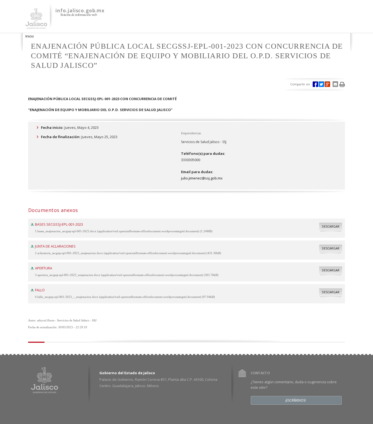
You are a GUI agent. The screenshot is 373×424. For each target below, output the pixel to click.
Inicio (29, 36)
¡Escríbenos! (295, 400)
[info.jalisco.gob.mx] (36, 25)
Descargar (330, 226)
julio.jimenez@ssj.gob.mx (202, 178)
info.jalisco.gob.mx (80, 10)
